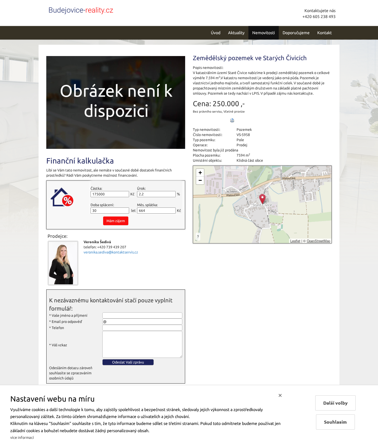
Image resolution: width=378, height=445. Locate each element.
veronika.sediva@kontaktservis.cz (111, 252)
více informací (22, 437)
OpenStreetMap (318, 240)
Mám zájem (115, 221)
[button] (262, 199)
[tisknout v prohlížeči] (232, 120)
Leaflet (295, 240)
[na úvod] (81, 9)
